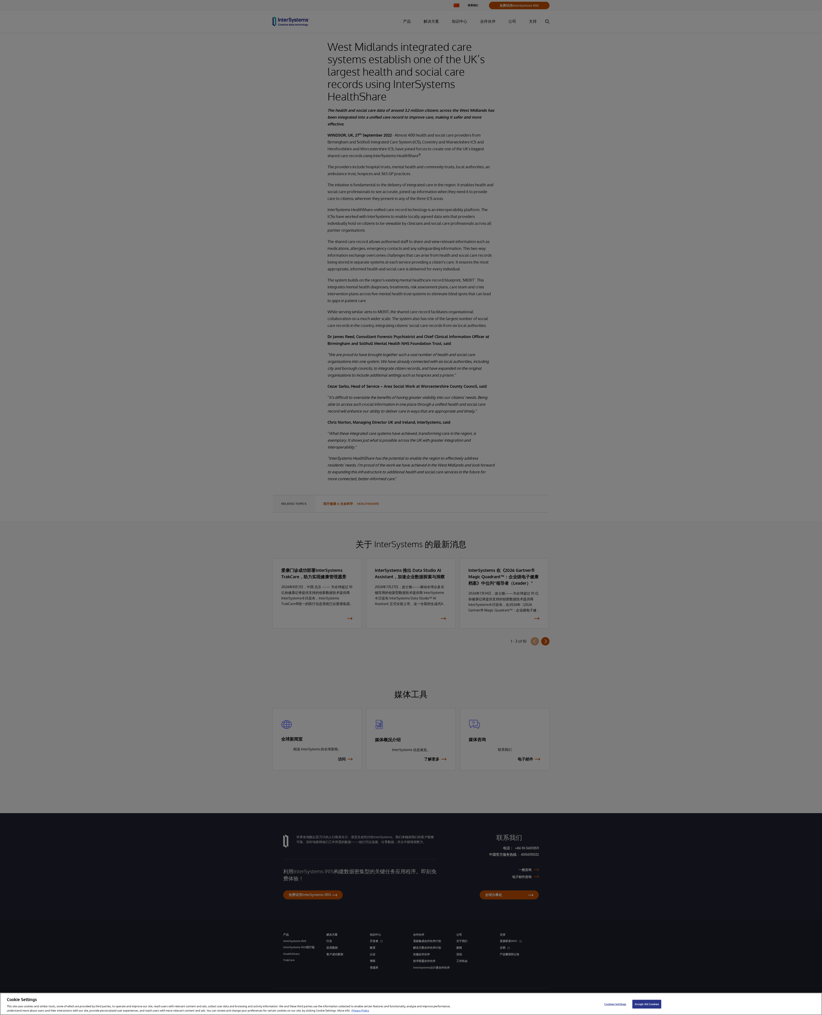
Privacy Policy (360, 1010)
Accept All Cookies (647, 1004)
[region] (411, 1004)
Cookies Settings (615, 1004)
